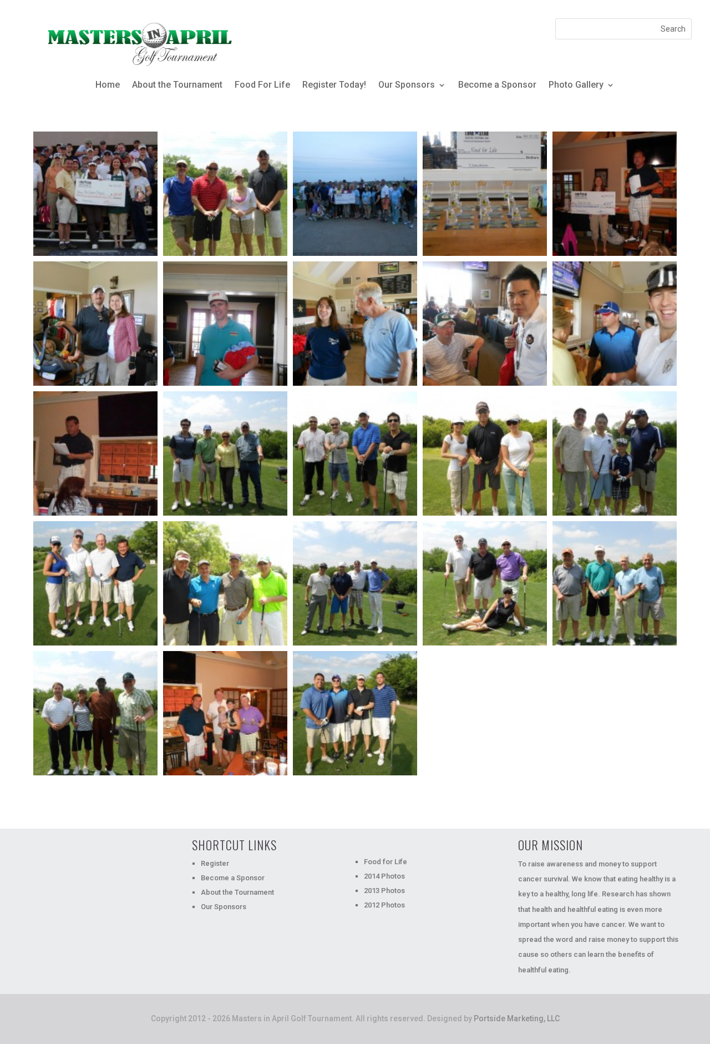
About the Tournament (177, 85)
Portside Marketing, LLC (517, 1018)
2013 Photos (384, 890)
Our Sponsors (406, 85)
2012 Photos (384, 905)
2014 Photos (384, 876)
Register (215, 863)
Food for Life (385, 862)
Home (107, 85)
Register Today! (334, 85)
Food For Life (262, 85)
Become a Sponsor (497, 85)
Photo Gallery (576, 85)
